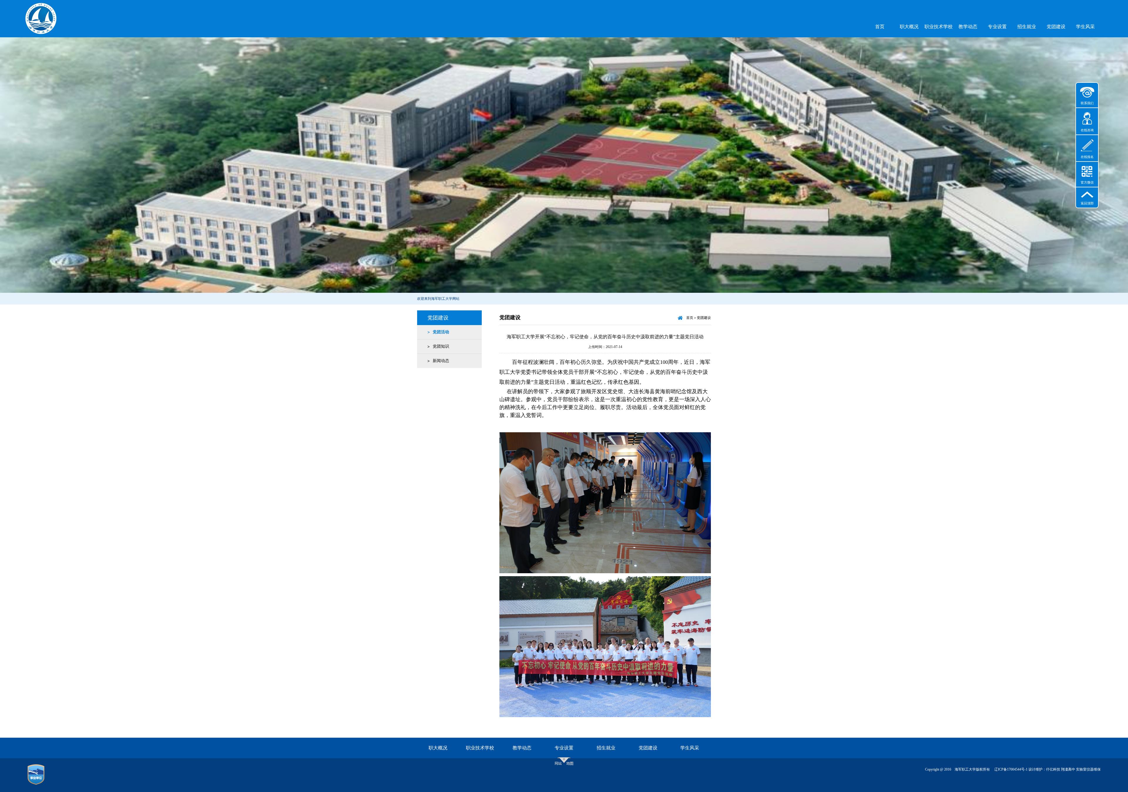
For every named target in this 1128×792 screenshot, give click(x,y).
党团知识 (441, 346)
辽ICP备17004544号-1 (1011, 769)
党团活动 (441, 332)
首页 (879, 26)
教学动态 (968, 26)
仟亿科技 (1053, 769)
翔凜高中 (1068, 769)
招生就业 (1026, 26)
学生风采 (1085, 26)
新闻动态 (441, 361)
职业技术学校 (938, 26)
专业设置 (997, 26)
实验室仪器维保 (1088, 769)
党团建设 (1056, 26)
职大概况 (909, 26)
